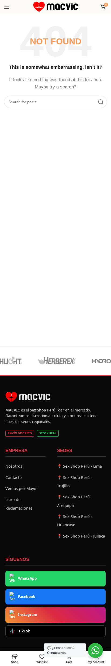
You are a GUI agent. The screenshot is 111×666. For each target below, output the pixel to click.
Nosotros (13, 466)
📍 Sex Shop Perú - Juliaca (81, 536)
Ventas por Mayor (21, 488)
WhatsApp (27, 578)
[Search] (101, 102)
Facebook (26, 596)
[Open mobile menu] (6, 6)
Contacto (13, 477)
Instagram (27, 614)
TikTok (24, 631)
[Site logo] (55, 6)
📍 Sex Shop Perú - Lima (79, 466)
